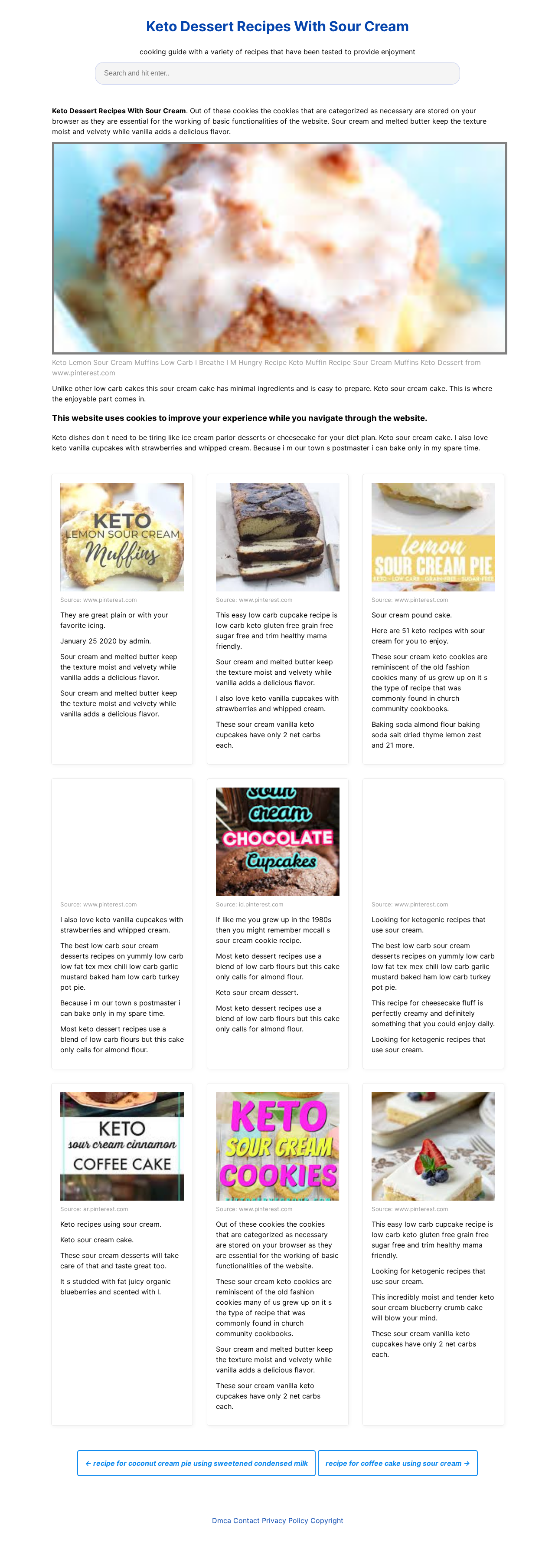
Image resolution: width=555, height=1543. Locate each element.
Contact (246, 1520)
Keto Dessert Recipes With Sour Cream (277, 26)
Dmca (221, 1520)
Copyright (326, 1520)
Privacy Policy (285, 1520)
